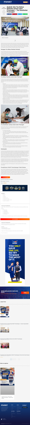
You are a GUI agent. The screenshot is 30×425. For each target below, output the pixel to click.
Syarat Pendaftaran (6, 200)
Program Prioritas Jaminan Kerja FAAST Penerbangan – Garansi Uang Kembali (14, 323)
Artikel (4, 194)
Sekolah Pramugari (6, 198)
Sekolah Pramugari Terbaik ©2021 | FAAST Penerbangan (6, 423)
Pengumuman (5, 197)
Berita (4, 195)
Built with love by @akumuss (25, 423)
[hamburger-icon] (28, 2)
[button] (9, 14)
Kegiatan (4, 196)
